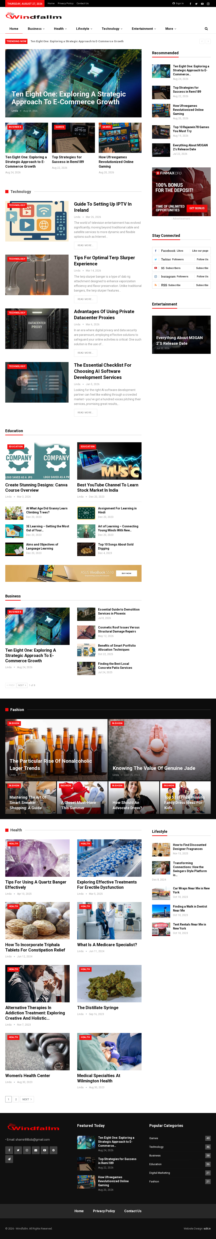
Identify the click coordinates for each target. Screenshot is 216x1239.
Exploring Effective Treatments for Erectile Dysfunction (107, 884)
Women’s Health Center (27, 1075)
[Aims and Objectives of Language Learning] (14, 549)
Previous (13, 80)
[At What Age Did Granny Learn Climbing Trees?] (14, 513)
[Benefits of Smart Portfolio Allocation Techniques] (86, 650)
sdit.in (207, 1228)
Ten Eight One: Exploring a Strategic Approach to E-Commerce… (191, 70)
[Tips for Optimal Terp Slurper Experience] (37, 275)
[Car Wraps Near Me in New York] (161, 893)
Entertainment (142, 29)
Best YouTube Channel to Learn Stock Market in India (107, 487)
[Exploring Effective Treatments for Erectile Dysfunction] (109, 858)
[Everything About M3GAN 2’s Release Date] (161, 150)
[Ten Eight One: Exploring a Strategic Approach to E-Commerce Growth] (26, 138)
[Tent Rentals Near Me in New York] (161, 929)
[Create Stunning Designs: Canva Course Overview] (37, 461)
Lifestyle (82, 29)
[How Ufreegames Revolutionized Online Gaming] (120, 138)
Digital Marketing (159, 1172)
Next (133, 80)
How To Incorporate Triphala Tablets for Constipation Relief (35, 947)
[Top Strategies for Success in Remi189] (73, 138)
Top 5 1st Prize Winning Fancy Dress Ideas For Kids (184, 802)
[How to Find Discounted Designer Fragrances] (161, 849)
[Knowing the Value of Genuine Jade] (159, 750)
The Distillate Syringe (97, 1007)
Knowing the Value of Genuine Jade (154, 768)
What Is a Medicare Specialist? (107, 944)
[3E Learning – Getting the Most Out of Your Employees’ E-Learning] (14, 531)
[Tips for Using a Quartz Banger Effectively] (37, 858)
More (169, 29)
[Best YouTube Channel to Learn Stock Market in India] (109, 461)
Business (35, 29)
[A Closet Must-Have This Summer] (82, 797)
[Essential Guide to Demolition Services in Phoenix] (86, 614)
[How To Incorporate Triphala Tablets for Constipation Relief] (37, 920)
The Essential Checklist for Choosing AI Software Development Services (102, 371)
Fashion (14, 723)
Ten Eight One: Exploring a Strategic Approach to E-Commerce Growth (77, 41)
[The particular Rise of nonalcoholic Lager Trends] (56, 750)
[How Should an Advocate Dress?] (134, 797)
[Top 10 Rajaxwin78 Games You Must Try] (161, 132)
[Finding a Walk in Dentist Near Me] (161, 911)
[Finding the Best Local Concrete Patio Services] (86, 668)
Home (51, 3)
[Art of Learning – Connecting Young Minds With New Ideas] (86, 531)
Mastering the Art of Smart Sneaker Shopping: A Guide (27, 802)
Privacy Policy (65, 3)
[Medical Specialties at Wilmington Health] (109, 1051)
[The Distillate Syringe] (109, 983)
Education (16, 446)
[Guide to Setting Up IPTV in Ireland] (37, 221)
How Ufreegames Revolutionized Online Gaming (188, 109)
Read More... (86, 245)
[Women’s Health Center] (37, 1051)
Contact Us (83, 3)
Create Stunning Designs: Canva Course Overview (36, 487)
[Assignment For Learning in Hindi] (86, 513)
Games (59, 127)
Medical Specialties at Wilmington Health (98, 1078)
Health (59, 29)
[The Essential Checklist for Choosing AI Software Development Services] (37, 382)
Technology (110, 29)
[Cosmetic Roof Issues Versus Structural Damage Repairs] (86, 632)
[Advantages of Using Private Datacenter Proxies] (37, 328)
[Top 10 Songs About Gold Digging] (86, 549)
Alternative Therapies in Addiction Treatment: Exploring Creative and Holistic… (35, 1013)
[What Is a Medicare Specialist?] (109, 920)
